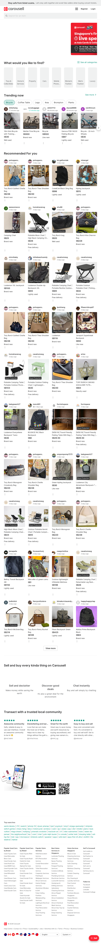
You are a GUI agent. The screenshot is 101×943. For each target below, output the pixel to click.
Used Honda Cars (10, 861)
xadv (54, 829)
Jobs (41, 929)
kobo (81, 831)
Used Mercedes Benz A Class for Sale (25, 890)
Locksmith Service (57, 881)
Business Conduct (77, 929)
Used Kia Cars (9, 871)
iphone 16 (32, 826)
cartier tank (72, 834)
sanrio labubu (9, 826)
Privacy (66, 929)
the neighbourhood (18, 834)
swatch (23, 826)
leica (30, 829)
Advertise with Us (50, 929)
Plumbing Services (57, 876)
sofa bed (62, 837)
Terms (60, 929)
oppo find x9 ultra (74, 837)
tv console (62, 834)
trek (12, 837)
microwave (24, 837)
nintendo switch (37, 837)
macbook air (53, 831)
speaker (48, 837)
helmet (14, 840)
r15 (17, 826)
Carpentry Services (42, 873)
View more (51, 648)
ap (59, 829)
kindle (79, 829)
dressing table (85, 834)
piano (86, 829)
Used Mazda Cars (10, 888)
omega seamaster (76, 826)
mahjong (26, 831)
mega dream (16, 831)
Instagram (86, 887)
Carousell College (89, 892)
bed (52, 826)
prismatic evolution (39, 831)
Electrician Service (57, 878)
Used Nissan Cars (10, 878)
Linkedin (86, 889)
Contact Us (18, 929)
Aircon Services (41, 881)
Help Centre (8, 929)
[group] (50, 39)
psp (69, 829)
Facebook (86, 885)
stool (66, 826)
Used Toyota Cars (10, 854)
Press (25, 929)
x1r (61, 831)
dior (74, 829)
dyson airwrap (43, 826)
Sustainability (33, 929)
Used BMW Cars (9, 866)
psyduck (58, 826)
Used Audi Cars (9, 863)
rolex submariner (70, 831)
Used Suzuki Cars (10, 890)
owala (63, 829)
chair (40, 834)
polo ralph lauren (50, 834)
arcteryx (47, 829)
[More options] (5, 143)
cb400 (86, 837)
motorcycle (37, 829)
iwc (29, 834)
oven (34, 834)
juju (17, 837)
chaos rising (21, 829)
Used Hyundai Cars (10, 868)
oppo (55, 837)
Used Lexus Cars (10, 886)
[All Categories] (76, 9)
